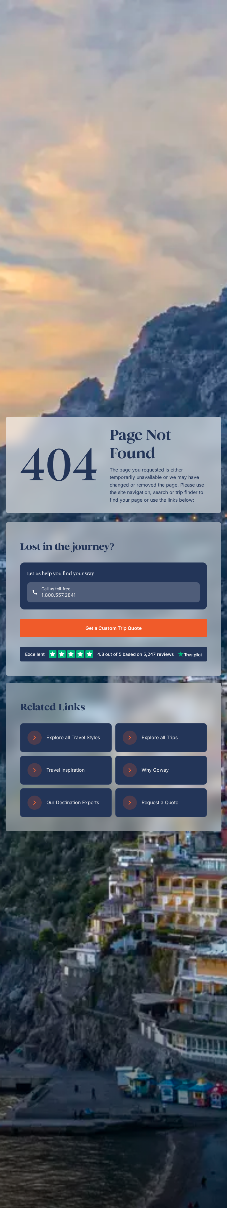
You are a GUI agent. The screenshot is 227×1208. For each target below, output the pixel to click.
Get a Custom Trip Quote (113, 628)
